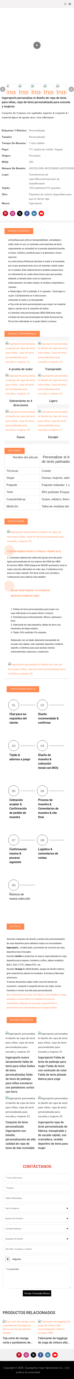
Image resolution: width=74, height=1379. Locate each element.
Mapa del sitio (50, 1372)
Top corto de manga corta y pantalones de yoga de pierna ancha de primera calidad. (18, 1340)
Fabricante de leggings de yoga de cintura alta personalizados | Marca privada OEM (53, 1340)
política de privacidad (28, 1372)
